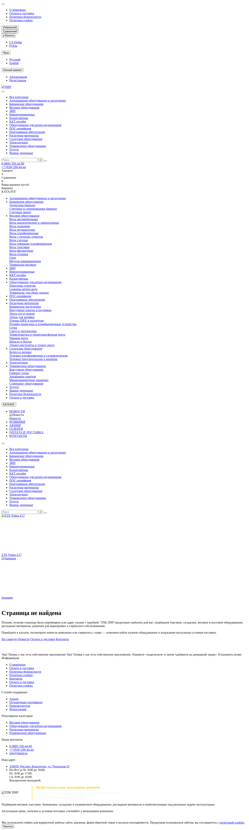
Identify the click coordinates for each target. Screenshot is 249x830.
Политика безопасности (25, 16)
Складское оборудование (25, 139)
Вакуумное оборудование (26, 369)
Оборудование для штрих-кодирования (35, 125)
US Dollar (15, 42)
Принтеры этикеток (22, 285)
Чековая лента (18, 338)
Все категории (19, 97)
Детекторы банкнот (22, 205)
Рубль (13, 45)
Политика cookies (21, 20)
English (14, 63)
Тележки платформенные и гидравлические (38, 355)
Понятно (8, 826)
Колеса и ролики (20, 352)
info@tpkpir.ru (18, 753)
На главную (9, 639)
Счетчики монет (20, 212)
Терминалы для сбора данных (29, 292)
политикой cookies (232, 822)
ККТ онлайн (17, 121)
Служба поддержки (14, 692)
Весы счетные (18, 240)
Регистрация (17, 80)
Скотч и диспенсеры (23, 331)
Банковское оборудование (26, 104)
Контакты (62, 639)
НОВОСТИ (17, 411)
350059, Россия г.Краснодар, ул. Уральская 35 (39, 766)
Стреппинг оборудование (26, 383)
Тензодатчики (18, 142)
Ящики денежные (21, 153)
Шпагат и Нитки (20, 341)
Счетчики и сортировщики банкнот (33, 208)
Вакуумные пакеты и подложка (30, 310)
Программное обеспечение (27, 132)
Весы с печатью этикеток (26, 236)
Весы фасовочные (21, 250)
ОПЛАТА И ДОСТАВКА (26, 432)
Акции (13, 698)
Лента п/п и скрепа (22, 313)
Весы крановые (19, 226)
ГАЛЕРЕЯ (16, 428)
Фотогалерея (17, 709)
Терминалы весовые (22, 264)
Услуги (14, 149)
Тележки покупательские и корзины (33, 359)
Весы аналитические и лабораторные (34, 222)
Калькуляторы (18, 118)
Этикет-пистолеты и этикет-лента (31, 345)
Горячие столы (19, 373)
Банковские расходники (25, 306)
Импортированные (22, 114)
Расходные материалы (24, 135)
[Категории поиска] (3, 91)
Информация (10, 658)
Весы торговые (19, 247)
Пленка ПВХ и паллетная (26, 320)
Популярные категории (17, 716)
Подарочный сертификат (26, 702)
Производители (19, 705)
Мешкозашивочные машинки (28, 380)
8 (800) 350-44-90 (13, 163)
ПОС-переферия (20, 128)
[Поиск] (45, 160)
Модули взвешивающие (25, 261)
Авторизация (18, 76)
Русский (14, 59)
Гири (12, 257)
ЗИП (12, 111)
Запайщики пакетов (22, 376)
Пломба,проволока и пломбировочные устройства (42, 324)
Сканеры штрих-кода (23, 289)
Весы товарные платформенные (30, 243)
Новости (15, 418)
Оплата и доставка (21, 13)
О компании (17, 9)
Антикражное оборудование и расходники (37, 100)
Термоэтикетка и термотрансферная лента (37, 334)
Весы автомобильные (23, 219)
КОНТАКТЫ (18, 435)
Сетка (13, 327)
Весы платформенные (24, 233)
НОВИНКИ (17, 421)
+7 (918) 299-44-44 (14, 167)
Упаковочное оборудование (27, 146)
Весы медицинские (22, 229)
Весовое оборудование (24, 107)
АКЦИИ (15, 425)
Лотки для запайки (21, 317)
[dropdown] (3, 4)
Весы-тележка (18, 254)
